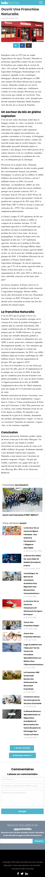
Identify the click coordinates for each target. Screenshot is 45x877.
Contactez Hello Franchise (22, 869)
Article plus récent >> (22, 755)
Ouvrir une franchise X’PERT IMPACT (20, 515)
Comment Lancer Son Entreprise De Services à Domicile (33, 700)
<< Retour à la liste (22, 748)
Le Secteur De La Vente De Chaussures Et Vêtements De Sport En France (33, 608)
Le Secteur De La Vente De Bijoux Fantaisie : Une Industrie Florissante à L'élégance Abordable (31, 538)
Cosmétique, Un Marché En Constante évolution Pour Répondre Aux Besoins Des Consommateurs (31, 583)
